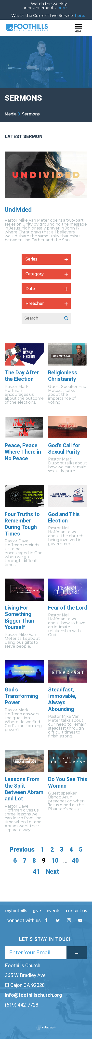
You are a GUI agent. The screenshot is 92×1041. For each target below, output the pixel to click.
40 (75, 860)
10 (55, 860)
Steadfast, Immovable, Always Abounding (62, 699)
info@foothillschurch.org (33, 995)
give (37, 910)
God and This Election (64, 517)
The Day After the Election (22, 375)
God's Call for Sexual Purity (64, 448)
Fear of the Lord (67, 608)
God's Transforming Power (21, 696)
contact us (76, 910)
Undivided (18, 209)
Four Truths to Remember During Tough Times (22, 524)
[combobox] (46, 259)
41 (36, 871)
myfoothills (16, 910)
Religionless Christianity (62, 375)
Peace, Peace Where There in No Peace (23, 451)
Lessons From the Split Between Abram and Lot (24, 789)
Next (52, 871)
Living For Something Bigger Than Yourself (19, 617)
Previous (22, 849)
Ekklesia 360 (46, 1027)
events (53, 910)
